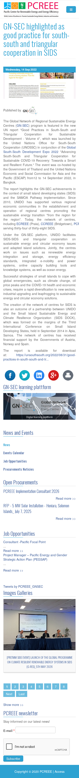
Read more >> (66, 498)
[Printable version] (68, 375)
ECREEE (22, 224)
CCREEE (47, 224)
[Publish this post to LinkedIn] (39, 375)
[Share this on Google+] (53, 375)
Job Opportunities (15, 461)
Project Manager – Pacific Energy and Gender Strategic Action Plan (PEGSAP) (35, 557)
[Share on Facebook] (10, 375)
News (6, 444)
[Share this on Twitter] (24, 375)
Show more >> (13, 704)
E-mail (8, 730)
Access (60, 771)
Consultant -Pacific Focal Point (24, 542)
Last (22, 694)
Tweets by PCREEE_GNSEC (23, 586)
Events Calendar (13, 452)
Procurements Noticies (18, 469)
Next (9, 694)
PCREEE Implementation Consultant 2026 (31, 491)
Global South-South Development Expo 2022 (39, 149)
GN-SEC (23, 125)
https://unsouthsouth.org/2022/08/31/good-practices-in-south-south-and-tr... (39, 357)
